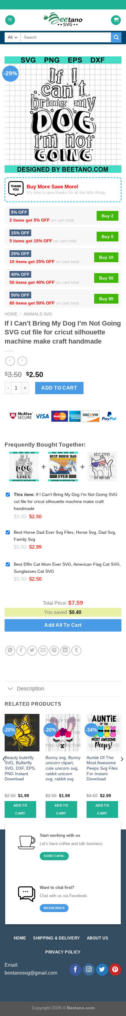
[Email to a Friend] (43, 651)
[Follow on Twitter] (102, 970)
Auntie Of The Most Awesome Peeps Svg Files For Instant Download (102, 768)
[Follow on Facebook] (75, 970)
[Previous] (4, 771)
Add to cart (59, 387)
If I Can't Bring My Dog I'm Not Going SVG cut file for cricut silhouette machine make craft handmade (65, 501)
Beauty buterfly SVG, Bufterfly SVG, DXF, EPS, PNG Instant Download (20, 768)
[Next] (122, 771)
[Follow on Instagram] (89, 970)
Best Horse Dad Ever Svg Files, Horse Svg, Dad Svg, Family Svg (65, 536)
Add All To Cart (62, 625)
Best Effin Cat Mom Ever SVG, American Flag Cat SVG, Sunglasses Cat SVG (67, 568)
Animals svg (38, 314)
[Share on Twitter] (32, 651)
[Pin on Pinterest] (54, 651)
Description (30, 689)
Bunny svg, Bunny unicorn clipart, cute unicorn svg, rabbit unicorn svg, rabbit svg (63, 768)
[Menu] (10, 20)
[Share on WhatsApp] (10, 651)
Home (11, 314)
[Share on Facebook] (21, 651)
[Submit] (116, 37)
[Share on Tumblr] (76, 651)
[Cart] (116, 20)
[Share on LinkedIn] (65, 651)
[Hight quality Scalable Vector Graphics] (63, 20)
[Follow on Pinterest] (115, 970)
